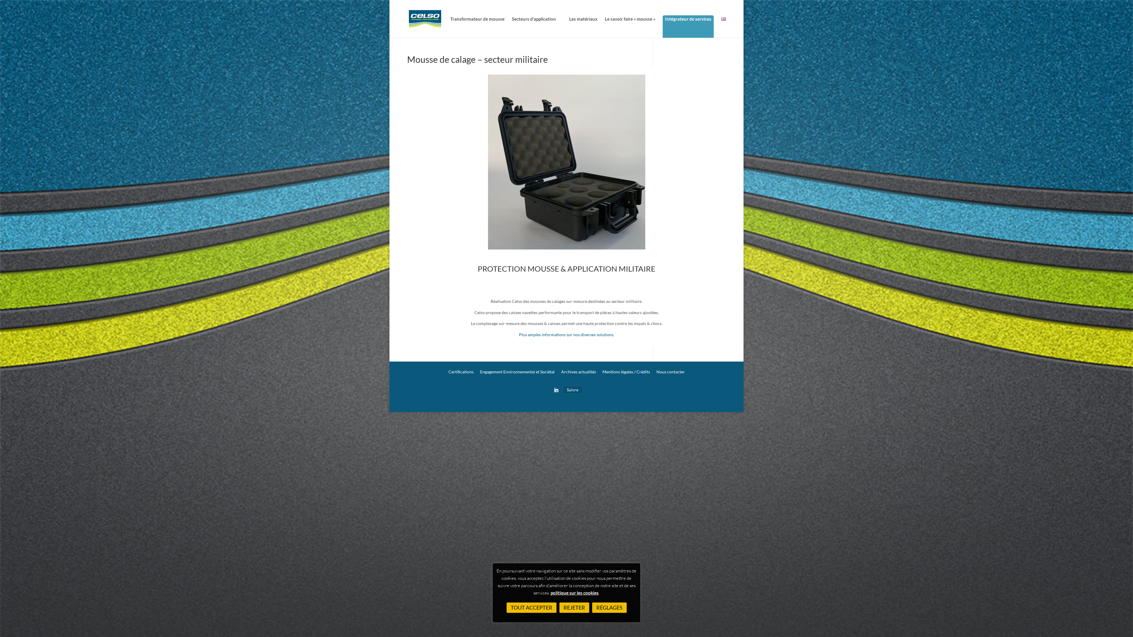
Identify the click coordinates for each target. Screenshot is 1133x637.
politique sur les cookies (575, 592)
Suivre (572, 389)
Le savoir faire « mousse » (630, 19)
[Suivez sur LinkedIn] (556, 390)
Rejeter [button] (574, 607)
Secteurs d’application (534, 19)
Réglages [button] (609, 607)
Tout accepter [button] (531, 607)
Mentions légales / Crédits (626, 372)
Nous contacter (670, 372)
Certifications (461, 372)
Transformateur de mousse (477, 19)
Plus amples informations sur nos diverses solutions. (566, 334)
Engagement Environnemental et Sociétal (517, 372)
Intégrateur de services (688, 19)
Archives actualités (578, 372)
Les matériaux (583, 19)
